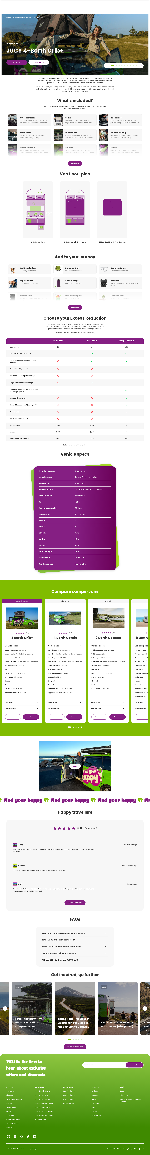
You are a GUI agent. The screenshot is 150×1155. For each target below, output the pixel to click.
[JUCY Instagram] (8, 1136)
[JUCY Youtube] (21, 1136)
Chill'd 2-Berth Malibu (42, 1107)
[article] (75, 1008)
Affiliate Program (12, 1124)
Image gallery (39, 62)
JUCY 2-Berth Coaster (42, 1091)
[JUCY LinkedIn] (35, 1136)
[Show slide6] (127, 65)
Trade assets (11, 1107)
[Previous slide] (106, 65)
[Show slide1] (112, 65)
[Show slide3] (119, 65)
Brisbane (95, 1095)
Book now (16, 62)
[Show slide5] (124, 65)
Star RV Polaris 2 (68, 1091)
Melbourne (95, 1103)
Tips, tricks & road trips (14, 1099)
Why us (9, 1128)
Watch (75, 766)
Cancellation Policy (13, 1119)
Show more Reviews (75, 903)
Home (8, 18)
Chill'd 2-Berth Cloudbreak (44, 1103)
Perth (93, 1107)
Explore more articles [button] (75, 1047)
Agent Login (33, 1149)
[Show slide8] (133, 65)
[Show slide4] (122, 65)
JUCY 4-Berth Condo (42, 1099)
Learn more (13, 717)
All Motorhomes (68, 1103)
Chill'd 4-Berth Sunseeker (44, 1111)
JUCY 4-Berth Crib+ (42, 1095)
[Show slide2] (116, 65)
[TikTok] (28, 1136)
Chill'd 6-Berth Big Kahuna (44, 1115)
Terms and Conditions (114, 1149)
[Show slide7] (130, 65)
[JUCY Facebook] (15, 1136)
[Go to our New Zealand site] (139, 1149)
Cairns (94, 1099)
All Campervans (40, 1119)
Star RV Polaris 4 (69, 1095)
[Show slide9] (136, 65)
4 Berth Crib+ (39, 18)
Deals (122, 1091)
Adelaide (95, 1091)
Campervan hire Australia (22, 18)
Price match (124, 1095)
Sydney (94, 1111)
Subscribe (134, 1065)
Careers (9, 1103)
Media (8, 1111)
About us (9, 1095)
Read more (44, 123)
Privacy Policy (127, 1149)
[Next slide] (141, 65)
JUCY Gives (10, 1115)
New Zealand (96, 1115)
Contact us (10, 1091)
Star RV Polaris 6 (68, 1099)
